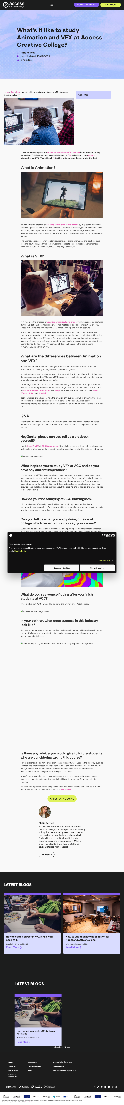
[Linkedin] (105, 1087)
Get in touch (13, 1070)
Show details (104, 560)
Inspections (32, 1062)
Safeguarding (58, 1066)
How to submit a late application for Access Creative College (87, 938)
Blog (13, 92)
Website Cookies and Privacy (32, 1101)
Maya (57, 390)
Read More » (23, 1041)
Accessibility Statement (62, 1062)
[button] (52, 5)
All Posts (46, 854)
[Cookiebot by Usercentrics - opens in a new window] (104, 535)
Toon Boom (44, 390)
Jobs (30, 1070)
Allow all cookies (97, 568)
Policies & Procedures (12, 1076)
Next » (67, 1047)
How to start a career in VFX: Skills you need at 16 (29, 938)
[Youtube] (101, 1087)
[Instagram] (94, 1087)
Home (6, 92)
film (69, 155)
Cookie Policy (20, 551)
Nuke (30, 393)
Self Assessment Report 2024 (64, 1070)
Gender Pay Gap (34, 1066)
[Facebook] (109, 1087)
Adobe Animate (30, 390)
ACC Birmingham (50, 446)
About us (12, 1066)
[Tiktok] (98, 1087)
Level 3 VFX (33, 446)
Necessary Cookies (62, 568)
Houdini (42, 393)
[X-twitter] (116, 1087)
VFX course (65, 789)
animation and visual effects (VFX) (63, 152)
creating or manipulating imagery (63, 322)
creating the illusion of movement (62, 224)
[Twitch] (112, 1087)
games (91, 155)
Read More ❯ (14, 947)
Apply (10, 1062)
